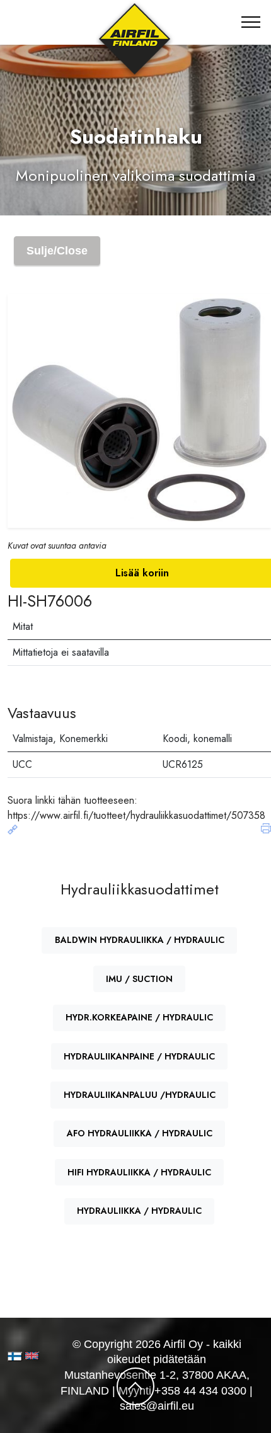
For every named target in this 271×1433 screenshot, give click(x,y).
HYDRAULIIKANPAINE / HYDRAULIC (139, 1056)
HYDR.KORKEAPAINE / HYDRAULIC (139, 1017)
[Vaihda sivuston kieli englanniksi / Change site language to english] (29, 1356)
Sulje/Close (57, 250)
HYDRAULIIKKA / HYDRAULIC (139, 1210)
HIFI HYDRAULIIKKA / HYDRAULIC (139, 1172)
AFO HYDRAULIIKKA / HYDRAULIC (139, 1133)
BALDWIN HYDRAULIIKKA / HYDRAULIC (139, 939)
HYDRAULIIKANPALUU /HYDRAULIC (140, 1094)
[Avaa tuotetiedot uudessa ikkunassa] (13, 830)
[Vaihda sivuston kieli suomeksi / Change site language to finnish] (15, 1356)
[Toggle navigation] (251, 22)
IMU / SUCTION (139, 979)
